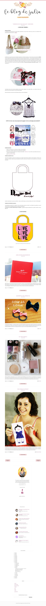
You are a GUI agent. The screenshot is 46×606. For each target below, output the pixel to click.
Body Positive (16, 584)
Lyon (15, 588)
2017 (15, 558)
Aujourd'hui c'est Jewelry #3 (18, 570)
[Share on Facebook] (7, 287)
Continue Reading (23, 249)
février (16, 574)
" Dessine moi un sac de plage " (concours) (23, 24)
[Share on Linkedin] (11, 287)
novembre (16, 563)
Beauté (15, 583)
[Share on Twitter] (10, 287)
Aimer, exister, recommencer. (19, 569)
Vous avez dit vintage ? (23, 389)
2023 (15, 553)
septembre (16, 565)
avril (16, 573)
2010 (15, 577)
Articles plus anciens (38, 460)
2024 (15, 552)
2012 (15, 562)
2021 (15, 555)
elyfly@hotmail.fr (27, 151)
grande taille (16, 591)
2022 (15, 554)
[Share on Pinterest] (9, 287)
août (16, 566)
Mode (40, 328)
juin (15, 567)
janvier (16, 575)
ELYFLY (16, 32)
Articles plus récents (7, 460)
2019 (15, 556)
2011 (15, 576)
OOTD (15, 590)
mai (15, 572)
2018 (15, 557)
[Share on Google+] (12, 287)
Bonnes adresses (16, 585)
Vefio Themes (28, 603)
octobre (16, 564)
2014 (15, 560)
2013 (15, 561)
